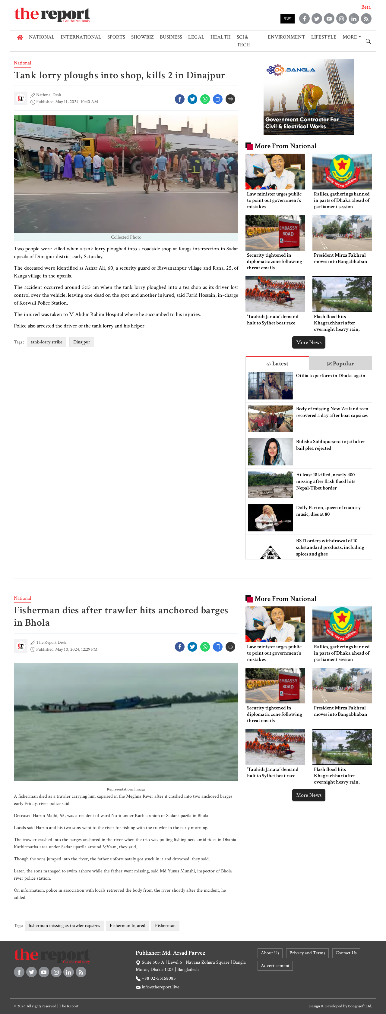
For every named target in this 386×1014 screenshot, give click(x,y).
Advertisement (275, 965)
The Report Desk (51, 642)
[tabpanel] (309, 464)
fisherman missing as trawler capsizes (64, 925)
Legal (196, 37)
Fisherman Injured (127, 925)
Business (171, 37)
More (350, 37)
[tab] (277, 363)
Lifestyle (324, 37)
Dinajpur (81, 342)
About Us (270, 953)
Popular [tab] (343, 364)
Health (220, 37)
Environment (286, 37)
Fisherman (165, 925)
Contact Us (346, 953)
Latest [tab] (279, 364)
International (81, 37)
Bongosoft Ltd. (360, 1006)
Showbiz (142, 37)
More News (308, 342)
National (42, 37)
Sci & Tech (243, 41)
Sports (116, 37)
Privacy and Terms (307, 953)
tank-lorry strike (46, 342)
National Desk (48, 95)
